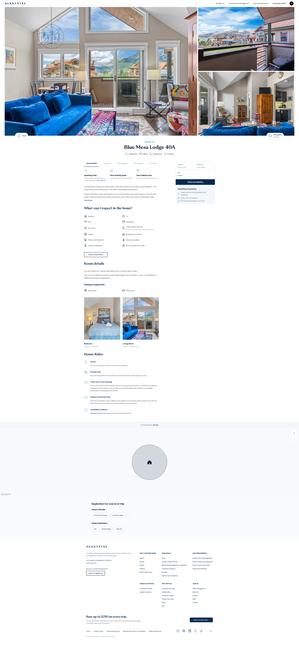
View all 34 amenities (96, 254)
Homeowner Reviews (200, 569)
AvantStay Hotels (168, 595)
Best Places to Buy (146, 572)
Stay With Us (220, 3)
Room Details (122, 163)
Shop (163, 602)
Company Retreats (146, 588)
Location (153, 163)
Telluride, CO (149, 142)
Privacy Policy (98, 631)
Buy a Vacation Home (261, 3)
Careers (195, 595)
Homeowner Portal (279, 3)
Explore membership (201, 620)
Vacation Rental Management (239, 3)
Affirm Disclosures (155, 631)
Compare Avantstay (168, 569)
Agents (142, 558)
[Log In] (291, 3)
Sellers (142, 565)
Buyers (142, 562)
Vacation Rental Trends (169, 562)
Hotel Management (199, 588)
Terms (88, 631)
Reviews (164, 572)
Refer (194, 599)
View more (88, 200)
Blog (163, 558)
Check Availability (195, 182)
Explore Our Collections (170, 576)
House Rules (138, 163)
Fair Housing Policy (113, 631)
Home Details (91, 163)
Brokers (142, 569)
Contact (195, 602)
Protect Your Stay (168, 599)
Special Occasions (146, 592)
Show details (101, 180)
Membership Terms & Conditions (134, 631)
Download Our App (168, 588)
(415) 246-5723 (91, 563)
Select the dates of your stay (100, 413)
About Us (196, 592)
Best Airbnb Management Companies (174, 565)
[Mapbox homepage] (6, 494)
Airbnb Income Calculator (201, 565)
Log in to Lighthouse (95, 573)
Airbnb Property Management (203, 562)
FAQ (163, 606)
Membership (166, 592)
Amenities (107, 163)
